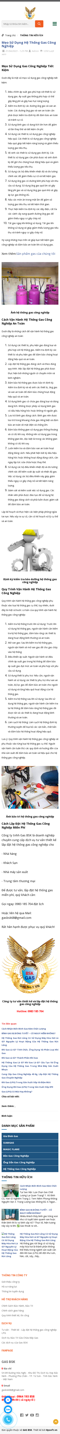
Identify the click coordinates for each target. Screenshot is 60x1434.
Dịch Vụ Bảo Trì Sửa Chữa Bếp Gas (20, 1337)
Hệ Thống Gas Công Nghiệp (19, 1168)
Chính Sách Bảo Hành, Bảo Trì (17, 1305)
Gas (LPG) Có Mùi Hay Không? (17, 1091)
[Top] (55, 1421)
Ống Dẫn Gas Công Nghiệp (19, 1162)
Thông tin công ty (14, 1275)
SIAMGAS (8, 1142)
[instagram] (37, 1415)
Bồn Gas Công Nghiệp (16, 1155)
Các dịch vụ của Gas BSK (15, 1342)
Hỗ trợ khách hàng (15, 1299)
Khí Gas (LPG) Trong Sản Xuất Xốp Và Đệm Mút (26, 1082)
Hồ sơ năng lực (9, 1286)
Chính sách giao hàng (13, 1310)
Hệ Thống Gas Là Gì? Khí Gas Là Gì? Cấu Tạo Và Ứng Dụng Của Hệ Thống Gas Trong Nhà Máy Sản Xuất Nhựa (30, 1066)
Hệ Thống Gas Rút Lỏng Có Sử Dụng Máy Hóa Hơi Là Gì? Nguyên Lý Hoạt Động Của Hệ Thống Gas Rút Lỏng (30, 1041)
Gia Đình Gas (10, 1136)
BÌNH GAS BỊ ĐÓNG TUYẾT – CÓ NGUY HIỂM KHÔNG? (29, 1033)
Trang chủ (10, 35)
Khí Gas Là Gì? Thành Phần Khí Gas (20, 1057)
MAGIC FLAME (11, 1149)
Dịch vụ (7, 1323)
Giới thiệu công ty (11, 1281)
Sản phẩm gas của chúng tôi (35, 254)
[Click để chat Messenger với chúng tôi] (8, 1400)
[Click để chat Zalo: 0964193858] (8, 1410)
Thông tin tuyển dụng (13, 1291)
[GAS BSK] (30, 12)
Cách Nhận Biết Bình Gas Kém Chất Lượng (24, 1028)
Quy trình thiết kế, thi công (15, 1315)
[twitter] (26, 1415)
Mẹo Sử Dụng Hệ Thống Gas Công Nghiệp (29, 44)
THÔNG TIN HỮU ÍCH (31, 35)
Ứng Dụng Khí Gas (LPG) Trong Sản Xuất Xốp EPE (27, 1087)
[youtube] (32, 1415)
